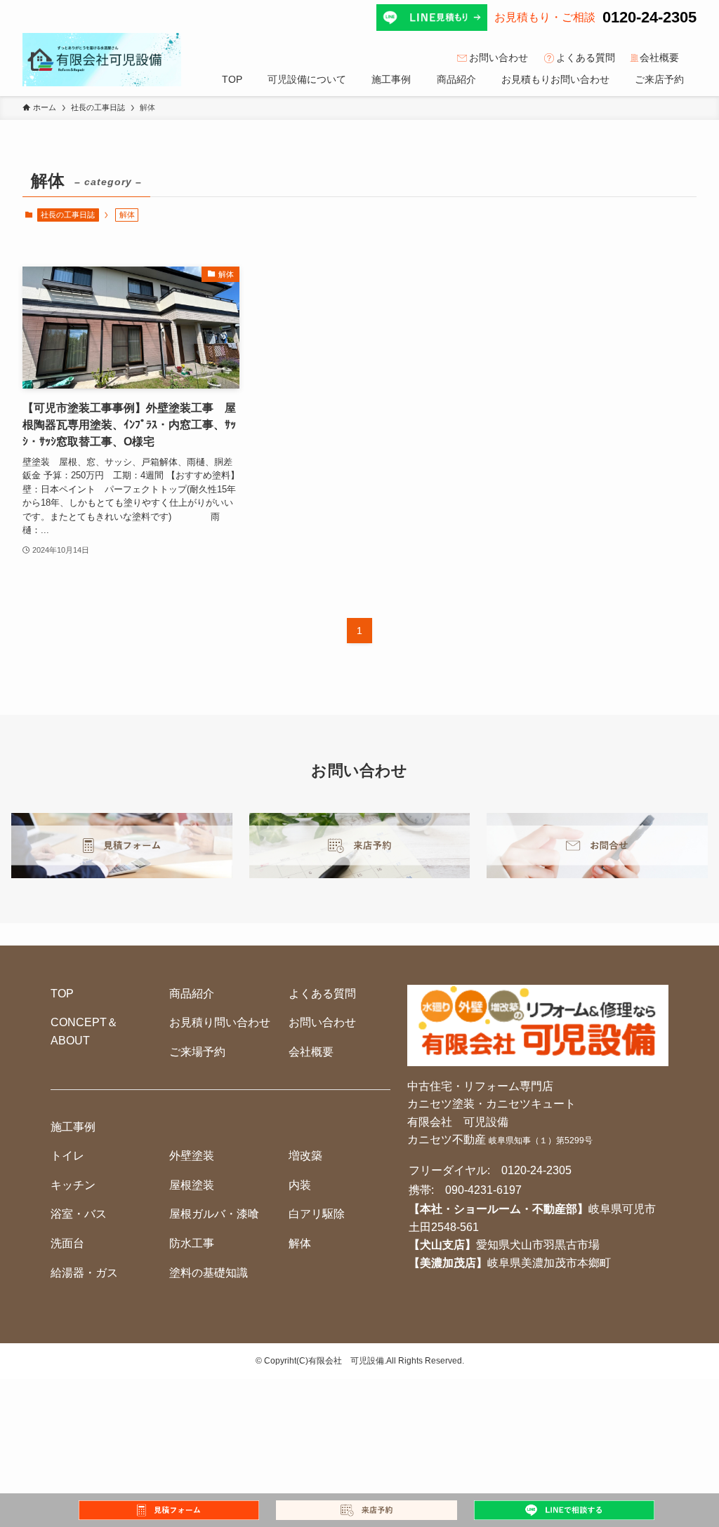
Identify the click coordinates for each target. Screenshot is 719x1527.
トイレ (67, 1156)
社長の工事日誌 (68, 214)
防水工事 (191, 1243)
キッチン (73, 1185)
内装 (300, 1185)
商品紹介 (191, 994)
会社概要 (659, 57)
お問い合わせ (498, 57)
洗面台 (67, 1243)
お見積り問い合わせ (219, 1022)
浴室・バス (79, 1214)
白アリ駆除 (317, 1214)
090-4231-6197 (483, 1190)
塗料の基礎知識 (208, 1273)
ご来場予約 (197, 1052)
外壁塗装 (191, 1156)
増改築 (305, 1156)
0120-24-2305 (649, 17)
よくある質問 (585, 57)
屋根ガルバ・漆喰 (214, 1214)
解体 (300, 1243)
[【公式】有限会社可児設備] (101, 59)
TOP (62, 994)
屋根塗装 (191, 1185)
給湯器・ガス (84, 1273)
